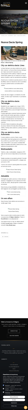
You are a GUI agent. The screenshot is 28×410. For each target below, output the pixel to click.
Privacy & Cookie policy (14, 370)
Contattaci (14, 331)
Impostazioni (14, 402)
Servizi (14, 368)
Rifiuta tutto (14, 406)
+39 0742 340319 (14, 335)
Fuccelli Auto (9, 223)
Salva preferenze (14, 396)
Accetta (14, 399)
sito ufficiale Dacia (10, 225)
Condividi (6, 236)
